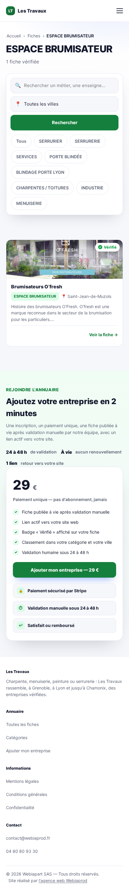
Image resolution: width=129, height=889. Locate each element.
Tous (21, 141)
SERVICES (26, 156)
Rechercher (64, 122)
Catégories (16, 737)
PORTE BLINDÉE (66, 156)
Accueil (14, 35)
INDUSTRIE (92, 187)
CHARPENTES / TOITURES (42, 187)
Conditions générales (26, 794)
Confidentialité (20, 807)
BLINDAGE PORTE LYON (40, 172)
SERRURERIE (87, 141)
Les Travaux (27, 11)
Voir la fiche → (103, 334)
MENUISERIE (29, 203)
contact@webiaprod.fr (28, 838)
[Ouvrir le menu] (119, 10)
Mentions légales (22, 781)
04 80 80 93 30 (22, 851)
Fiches (34, 35)
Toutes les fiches (22, 724)
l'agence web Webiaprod (63, 880)
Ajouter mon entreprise (28, 750)
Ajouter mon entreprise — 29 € (65, 570)
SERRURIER (50, 141)
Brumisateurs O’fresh (36, 287)
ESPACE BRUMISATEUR (35, 296)
